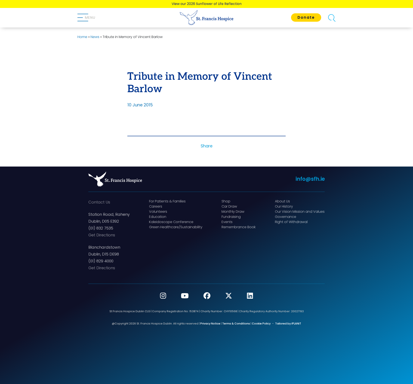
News (95, 36)
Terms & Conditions (236, 323)
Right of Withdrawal (291, 221)
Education (157, 216)
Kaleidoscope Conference (171, 221)
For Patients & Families (167, 201)
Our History (284, 206)
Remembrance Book (239, 227)
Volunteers (158, 211)
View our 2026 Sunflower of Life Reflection (207, 3)
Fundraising (231, 216)
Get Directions (101, 235)
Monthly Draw (233, 211)
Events (227, 221)
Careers (155, 206)
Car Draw (229, 206)
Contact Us (99, 202)
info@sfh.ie (310, 178)
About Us (282, 201)
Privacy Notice (210, 323)
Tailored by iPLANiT (288, 323)
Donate (306, 17)
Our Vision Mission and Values (300, 211)
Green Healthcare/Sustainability (175, 227)
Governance (285, 216)
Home (82, 36)
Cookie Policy (261, 323)
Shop (226, 201)
